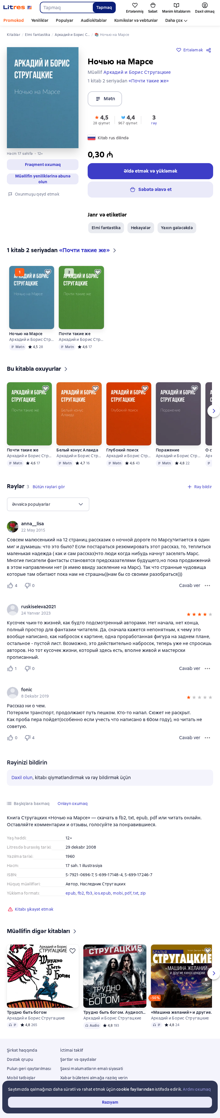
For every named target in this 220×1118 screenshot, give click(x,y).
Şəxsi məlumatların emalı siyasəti (91, 1068)
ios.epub (102, 893)
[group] (110, 526)
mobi (118, 893)
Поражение (167, 450)
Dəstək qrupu (20, 1059)
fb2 (81, 893)
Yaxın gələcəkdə (177, 227)
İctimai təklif (71, 1050)
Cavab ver (189, 585)
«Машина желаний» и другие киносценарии (182, 1012)
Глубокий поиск (122, 450)
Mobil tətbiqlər (21, 1077)
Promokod (13, 20)
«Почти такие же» (149, 81)
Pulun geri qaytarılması (29, 1068)
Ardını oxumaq (197, 1089)
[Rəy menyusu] (207, 585)
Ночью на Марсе (26, 333)
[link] (101, 523)
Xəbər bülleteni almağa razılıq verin (93, 1077)
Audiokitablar (94, 20)
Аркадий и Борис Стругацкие (31, 339)
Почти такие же (75, 333)
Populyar (64, 20)
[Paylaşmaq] (209, 50)
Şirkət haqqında (22, 1050)
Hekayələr (141, 227)
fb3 (89, 893)
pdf (128, 893)
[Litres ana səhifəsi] (17, 7)
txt (135, 893)
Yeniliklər (39, 20)
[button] (42, 164)
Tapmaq (104, 7)
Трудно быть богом (27, 1012)
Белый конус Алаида (77, 450)
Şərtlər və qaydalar (78, 1059)
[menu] (48, 504)
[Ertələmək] (48, 272)
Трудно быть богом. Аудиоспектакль (114, 1012)
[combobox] (66, 7)
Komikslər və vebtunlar (136, 20)
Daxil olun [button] (22, 778)
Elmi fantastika (106, 227)
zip (143, 893)
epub (71, 893)
